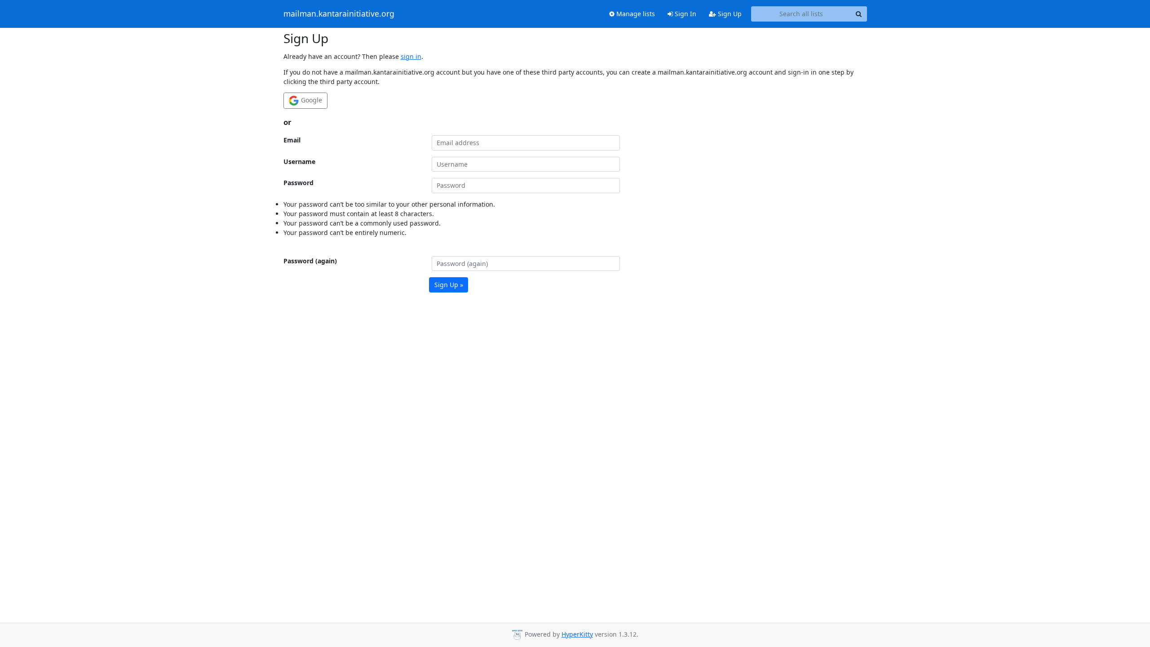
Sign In (684, 13)
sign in (411, 56)
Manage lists (635, 13)
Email (292, 140)
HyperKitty (577, 634)
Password (298, 182)
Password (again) (310, 261)
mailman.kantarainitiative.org (338, 14)
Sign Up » (448, 284)
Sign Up (729, 13)
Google (310, 100)
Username (299, 161)
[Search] (859, 14)
